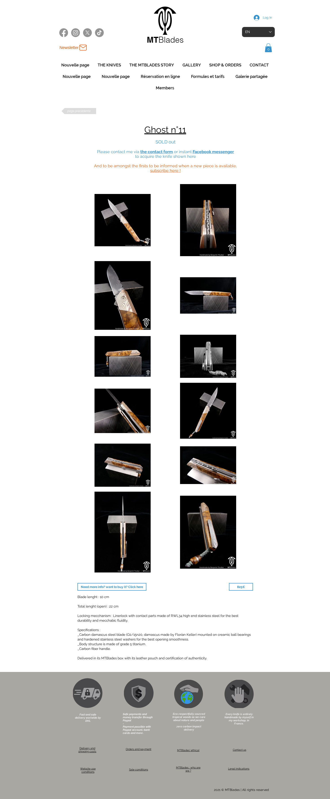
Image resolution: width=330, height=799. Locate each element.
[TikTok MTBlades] (99, 32)
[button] (268, 47)
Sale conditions (138, 769)
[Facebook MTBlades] (63, 32)
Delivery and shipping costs (87, 750)
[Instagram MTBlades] (75, 32)
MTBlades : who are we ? (188, 769)
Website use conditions (88, 770)
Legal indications (238, 768)
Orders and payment (138, 749)
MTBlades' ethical (188, 750)
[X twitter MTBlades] (87, 32)
